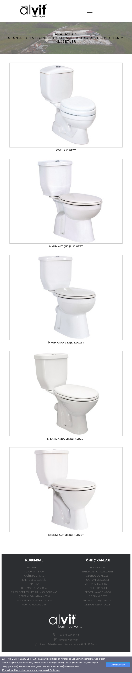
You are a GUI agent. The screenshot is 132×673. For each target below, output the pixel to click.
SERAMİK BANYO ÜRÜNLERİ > (85, 38)
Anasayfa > (66, 34)
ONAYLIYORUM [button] (118, 665)
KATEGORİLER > (44, 38)
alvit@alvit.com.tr (68, 639)
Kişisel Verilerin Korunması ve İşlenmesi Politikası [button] (31, 670)
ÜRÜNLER (17, 38)
